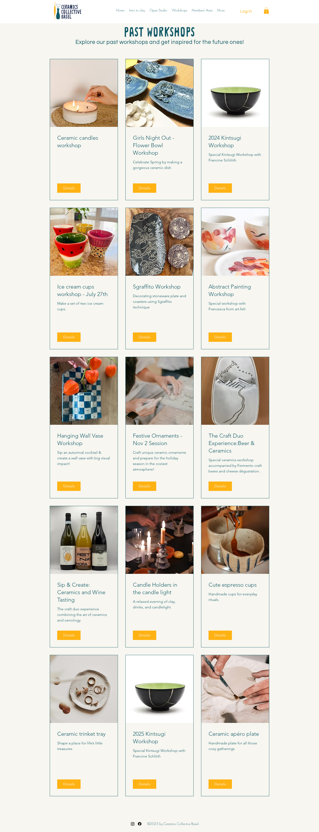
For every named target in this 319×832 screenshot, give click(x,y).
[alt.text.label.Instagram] (132, 823)
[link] (83, 141)
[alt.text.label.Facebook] (139, 823)
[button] (266, 10)
